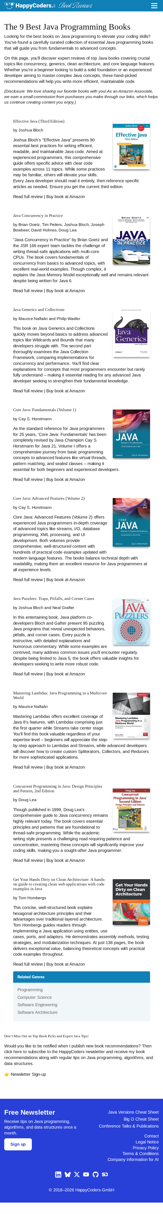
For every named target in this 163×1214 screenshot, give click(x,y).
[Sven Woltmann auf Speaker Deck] (105, 1186)
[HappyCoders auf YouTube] (86, 1186)
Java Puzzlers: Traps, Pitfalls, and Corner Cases (58, 604)
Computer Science (35, 1009)
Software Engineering (38, 1017)
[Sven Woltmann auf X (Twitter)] (77, 1186)
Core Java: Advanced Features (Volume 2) (53, 504)
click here (13, 1063)
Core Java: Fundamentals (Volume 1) (48, 415)
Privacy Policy (146, 1159)
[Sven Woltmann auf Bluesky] (68, 1186)
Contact (151, 1148)
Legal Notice (146, 1154)
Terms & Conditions (140, 1165)
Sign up (18, 1156)
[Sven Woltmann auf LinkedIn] (58, 1186)
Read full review (28, 197)
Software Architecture (38, 1024)
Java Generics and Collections (42, 315)
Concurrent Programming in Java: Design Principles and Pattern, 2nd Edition (52, 794)
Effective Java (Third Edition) (41, 121)
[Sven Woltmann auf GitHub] (96, 1186)
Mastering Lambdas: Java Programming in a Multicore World (54, 701)
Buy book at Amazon (65, 197)
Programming (30, 1001)
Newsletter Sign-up (29, 1086)
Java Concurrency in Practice (41, 215)
